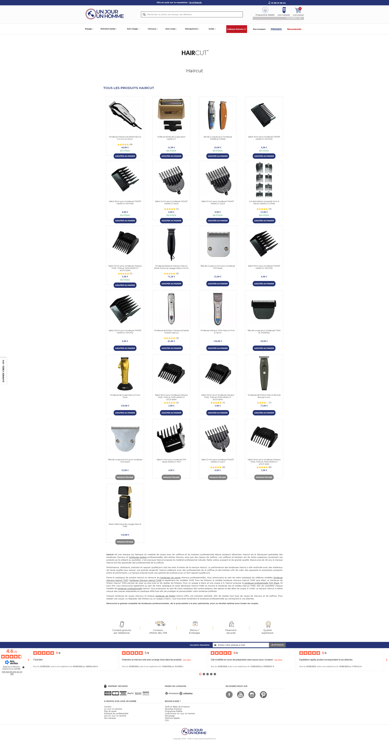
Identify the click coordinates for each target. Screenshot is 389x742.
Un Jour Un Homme (113, 709)
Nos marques (259, 29)
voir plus (187, 659)
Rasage (88, 29)
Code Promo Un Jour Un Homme (180, 713)
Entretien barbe (108, 29)
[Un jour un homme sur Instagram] (251, 694)
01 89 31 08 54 (278, 3)
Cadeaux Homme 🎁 (236, 29)
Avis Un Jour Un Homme (115, 716)
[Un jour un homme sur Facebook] (229, 694)
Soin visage (132, 29)
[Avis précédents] (28, 659)
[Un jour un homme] (194, 731)
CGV (167, 720)
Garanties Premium (173, 709)
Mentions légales (172, 718)
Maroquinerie (191, 29)
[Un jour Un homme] (105, 14)
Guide (211, 29)
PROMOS (276, 29)
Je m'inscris (277, 645)
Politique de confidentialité (116, 713)
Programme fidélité (173, 711)
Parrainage (170, 716)
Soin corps (170, 29)
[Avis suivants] (386, 659)
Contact (107, 707)
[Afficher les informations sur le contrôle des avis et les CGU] (23, 667)
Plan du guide (110, 711)
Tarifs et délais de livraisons (177, 707)
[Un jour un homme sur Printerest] (263, 694)
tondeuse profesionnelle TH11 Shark (261, 583)
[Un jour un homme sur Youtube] (240, 694)
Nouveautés (294, 29)
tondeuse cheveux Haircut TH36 (145, 580)
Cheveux (152, 29)
